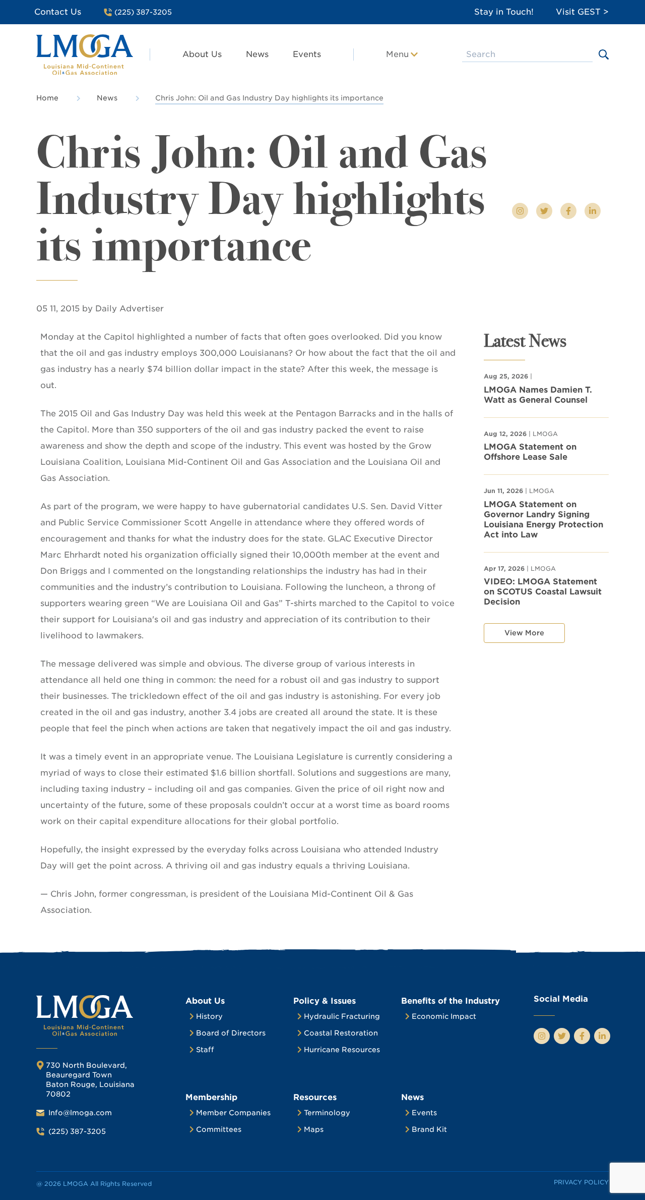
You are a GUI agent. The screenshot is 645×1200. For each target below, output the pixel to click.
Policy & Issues (324, 1001)
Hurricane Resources (342, 1050)
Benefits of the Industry (450, 1001)
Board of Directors (231, 1033)
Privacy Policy (581, 1182)
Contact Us (57, 12)
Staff (205, 1050)
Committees (218, 1129)
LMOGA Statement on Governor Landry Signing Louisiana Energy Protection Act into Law (543, 519)
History (209, 1016)
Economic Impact (444, 1016)
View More (524, 633)
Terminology (327, 1113)
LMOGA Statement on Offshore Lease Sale (530, 452)
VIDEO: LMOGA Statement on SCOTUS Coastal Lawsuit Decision (543, 592)
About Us (202, 54)
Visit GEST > (582, 12)
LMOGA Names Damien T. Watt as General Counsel (538, 395)
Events (307, 54)
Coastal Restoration (341, 1033)
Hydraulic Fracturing (342, 1016)
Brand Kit (429, 1129)
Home (47, 98)
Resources (315, 1097)
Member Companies (233, 1113)
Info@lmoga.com (80, 1113)
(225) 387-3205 (77, 1131)
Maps (314, 1129)
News (257, 54)
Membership (211, 1097)
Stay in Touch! (504, 12)
